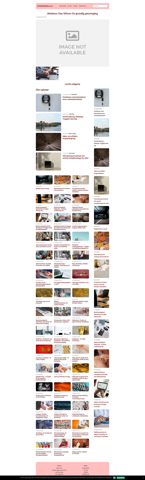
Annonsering (62, 6)
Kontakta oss (82, 6)
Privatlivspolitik (120, 477)
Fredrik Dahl (74, 94)
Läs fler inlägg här (72, 84)
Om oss (70, 6)
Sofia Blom (71, 114)
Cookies (75, 6)
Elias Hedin (72, 153)
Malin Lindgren (72, 133)
